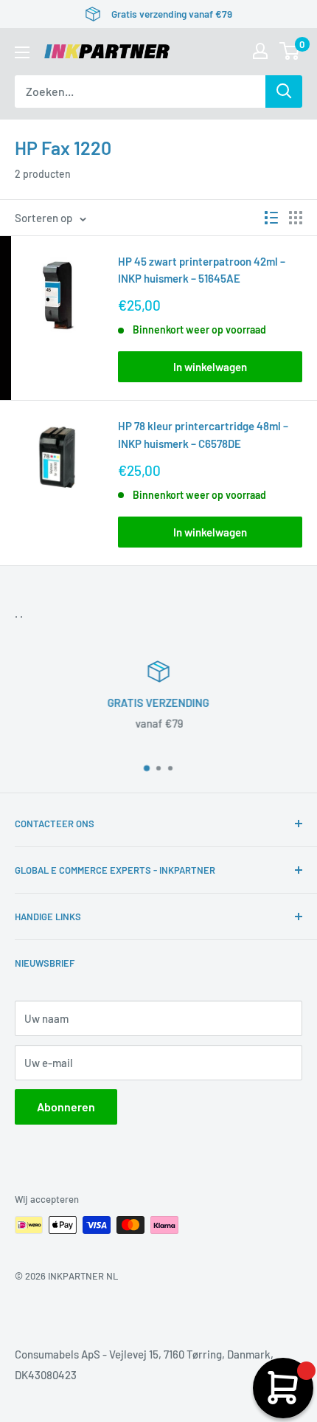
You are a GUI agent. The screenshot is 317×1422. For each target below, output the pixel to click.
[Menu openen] (22, 52)
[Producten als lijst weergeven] (271, 217)
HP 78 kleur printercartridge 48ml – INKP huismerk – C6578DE (203, 434)
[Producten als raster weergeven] (295, 217)
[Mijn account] (260, 51)
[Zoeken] (283, 91)
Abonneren (66, 1107)
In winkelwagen (210, 366)
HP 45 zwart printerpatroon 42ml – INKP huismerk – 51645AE (201, 270)
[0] (290, 51)
